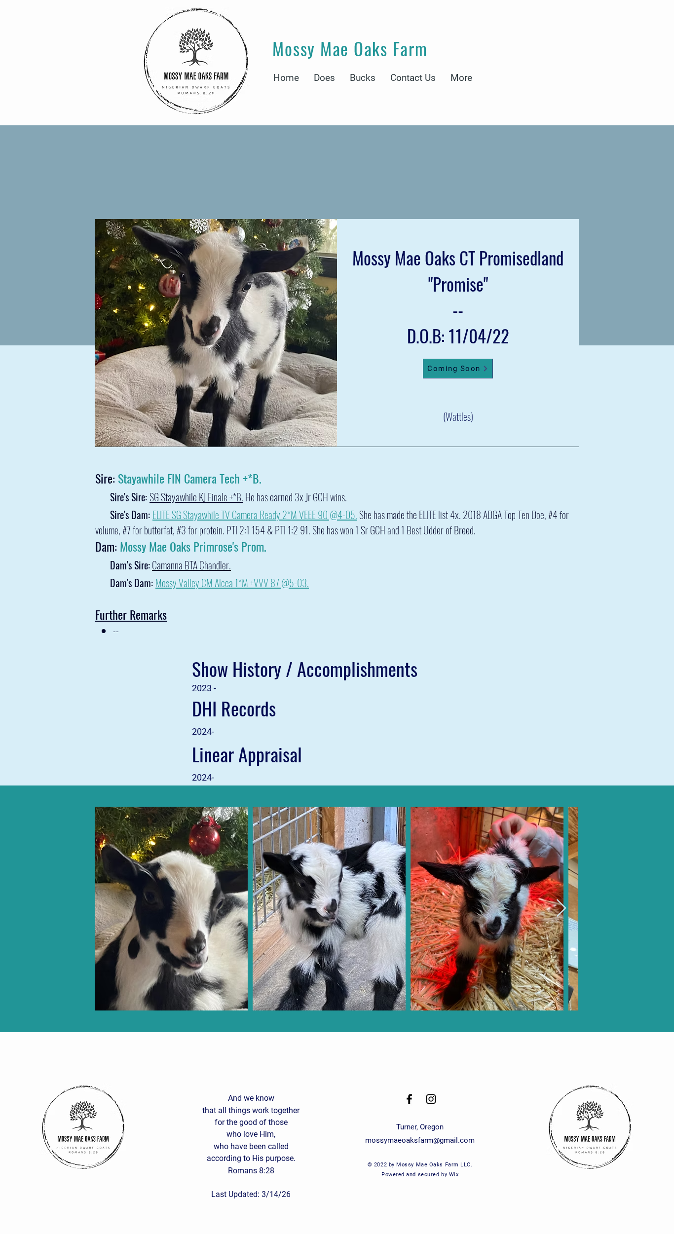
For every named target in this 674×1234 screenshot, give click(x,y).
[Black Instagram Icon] (431, 1099)
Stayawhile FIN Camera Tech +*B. (190, 478)
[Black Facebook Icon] (409, 1099)
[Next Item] (561, 908)
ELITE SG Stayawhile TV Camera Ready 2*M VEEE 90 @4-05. (254, 514)
